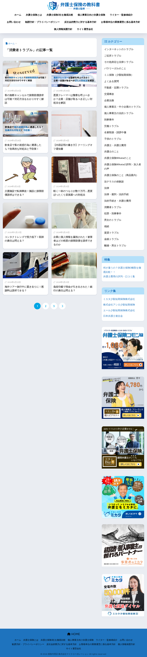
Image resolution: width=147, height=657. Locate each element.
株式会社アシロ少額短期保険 (119, 304)
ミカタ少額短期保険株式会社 (119, 299)
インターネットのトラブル (119, 49)
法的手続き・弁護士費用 (117, 200)
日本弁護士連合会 (113, 316)
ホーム (17, 15)
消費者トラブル (112, 207)
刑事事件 (109, 119)
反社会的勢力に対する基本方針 (80, 22)
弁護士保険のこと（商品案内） (121, 175)
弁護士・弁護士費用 (115, 145)
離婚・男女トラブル (115, 245)
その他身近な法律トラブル (119, 62)
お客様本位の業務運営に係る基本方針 (120, 22)
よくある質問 (111, 81)
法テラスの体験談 (114, 181)
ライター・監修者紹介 (121, 15)
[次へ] (62, 306)
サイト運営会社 (85, 29)
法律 (106, 188)
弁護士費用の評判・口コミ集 (119, 276)
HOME (75, 634)
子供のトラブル (112, 138)
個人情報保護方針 (63, 29)
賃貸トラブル (111, 232)
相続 (106, 226)
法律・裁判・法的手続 (116, 194)
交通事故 (109, 94)
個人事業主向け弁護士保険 (91, 15)
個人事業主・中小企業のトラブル (122, 106)
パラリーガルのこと (115, 68)
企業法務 (109, 100)
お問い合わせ (14, 22)
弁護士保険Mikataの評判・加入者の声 (122, 166)
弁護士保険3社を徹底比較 (60, 15)
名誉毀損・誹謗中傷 (115, 132)
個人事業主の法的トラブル (119, 113)
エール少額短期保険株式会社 (119, 310)
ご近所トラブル (112, 55)
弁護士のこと (111, 151)
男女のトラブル (112, 220)
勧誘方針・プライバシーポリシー (42, 22)
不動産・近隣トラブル (116, 87)
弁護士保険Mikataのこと (117, 158)
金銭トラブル (111, 239)
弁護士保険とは (34, 15)
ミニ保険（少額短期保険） (119, 75)
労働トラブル (111, 126)
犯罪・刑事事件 (112, 213)
